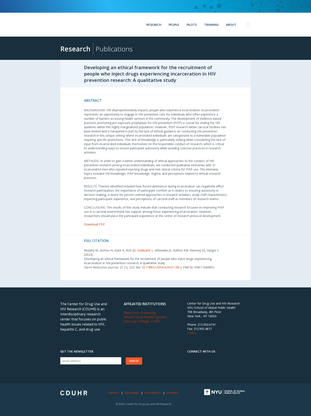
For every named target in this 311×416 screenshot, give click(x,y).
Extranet (173, 393)
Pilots (192, 25)
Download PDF (94, 224)
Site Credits (152, 393)
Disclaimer (132, 393)
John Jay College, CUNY (142, 321)
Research (153, 25)
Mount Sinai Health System (145, 317)
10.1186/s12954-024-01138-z (162, 267)
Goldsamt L (145, 250)
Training (211, 25)
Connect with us (201, 351)
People (174, 25)
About (231, 25)
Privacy (113, 393)
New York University (140, 312)
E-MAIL (192, 333)
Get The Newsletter (76, 351)
